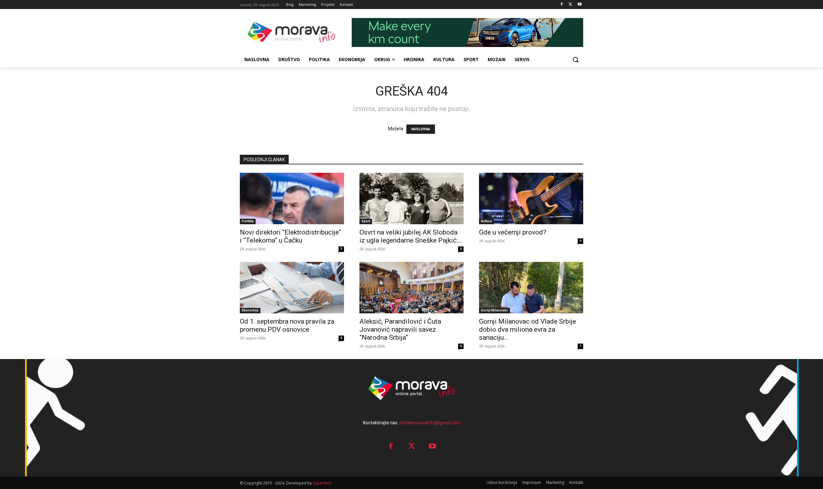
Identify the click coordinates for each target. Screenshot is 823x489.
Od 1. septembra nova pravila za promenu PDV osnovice (287, 325)
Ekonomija (250, 310)
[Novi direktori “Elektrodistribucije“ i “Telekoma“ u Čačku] (292, 198)
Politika (248, 221)
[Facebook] (561, 4)
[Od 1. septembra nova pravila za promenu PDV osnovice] (292, 287)
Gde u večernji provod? (512, 232)
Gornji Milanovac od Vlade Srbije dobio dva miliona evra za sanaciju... (527, 329)
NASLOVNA (420, 129)
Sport (365, 221)
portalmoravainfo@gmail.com (429, 422)
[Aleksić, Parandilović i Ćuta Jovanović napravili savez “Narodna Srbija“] (411, 287)
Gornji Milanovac (494, 310)
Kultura (486, 221)
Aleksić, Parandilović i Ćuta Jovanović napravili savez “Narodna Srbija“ (400, 329)
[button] (575, 59)
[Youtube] (579, 4)
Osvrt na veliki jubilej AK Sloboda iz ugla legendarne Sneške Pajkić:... (411, 236)
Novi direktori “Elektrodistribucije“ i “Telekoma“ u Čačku (290, 236)
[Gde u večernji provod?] (531, 198)
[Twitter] (570, 4)
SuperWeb (322, 483)
